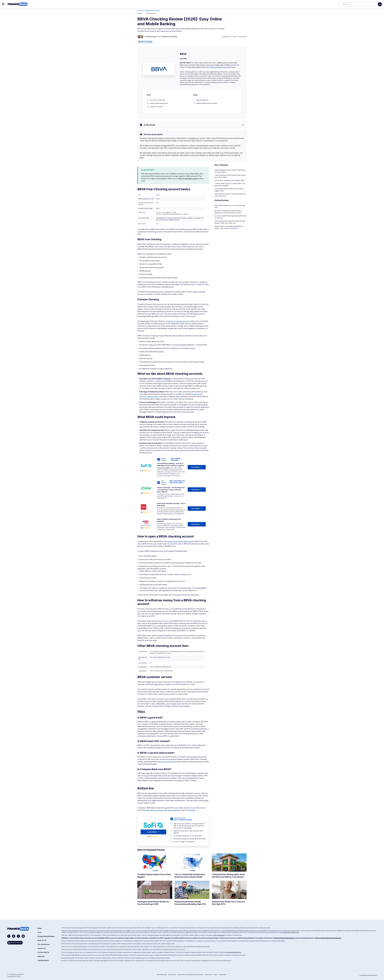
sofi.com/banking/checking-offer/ (289, 932)
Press (40, 932)
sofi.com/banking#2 (219, 935)
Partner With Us (43, 952)
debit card (160, 381)
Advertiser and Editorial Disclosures (148, 10)
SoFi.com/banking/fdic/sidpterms (284, 938)
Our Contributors (44, 944)
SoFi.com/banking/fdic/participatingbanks (328, 938)
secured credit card (168, 762)
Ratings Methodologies (46, 936)
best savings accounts (172, 810)
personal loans (152, 396)
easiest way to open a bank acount (180, 541)
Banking (139, 13)
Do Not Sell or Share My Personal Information (190, 974)
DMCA (215, 974)
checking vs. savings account (177, 321)
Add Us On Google (146, 42)
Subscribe (41, 956)
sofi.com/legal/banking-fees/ (233, 952)
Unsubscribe (222, 974)
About (40, 928)
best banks (191, 810)
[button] (3, 4)
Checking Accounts (151, 13)
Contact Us (42, 948)
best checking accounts (154, 810)
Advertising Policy (162, 974)
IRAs (177, 396)
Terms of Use (208, 974)
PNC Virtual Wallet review (218, 67)
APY (196, 314)
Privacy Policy (172, 974)
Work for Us (42, 940)
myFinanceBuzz (43, 960)
